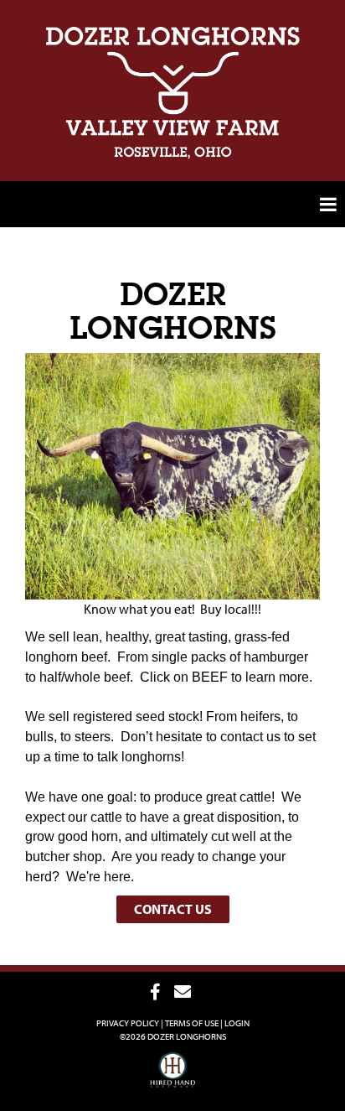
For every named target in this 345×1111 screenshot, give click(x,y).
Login (237, 1023)
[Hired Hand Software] (173, 1077)
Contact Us (173, 909)
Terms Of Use (192, 1023)
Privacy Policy (127, 1023)
